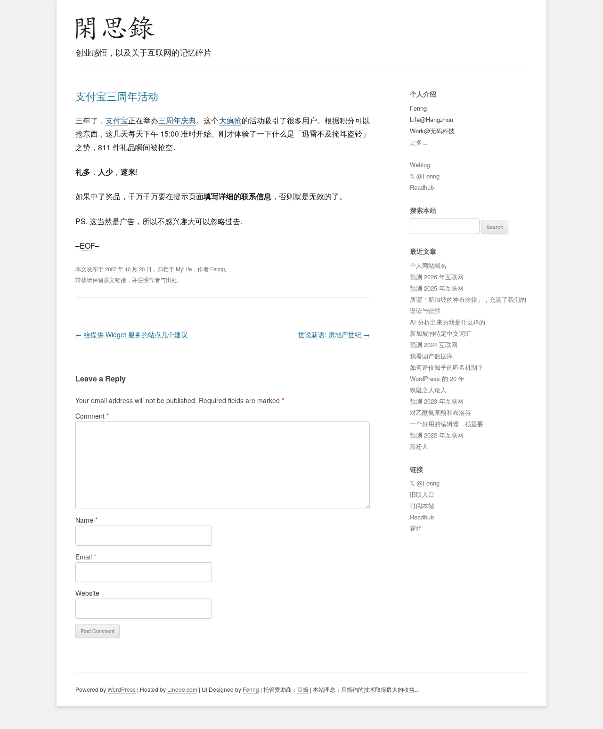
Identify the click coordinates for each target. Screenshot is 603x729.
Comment (92, 416)
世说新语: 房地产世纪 (334, 334)
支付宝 (117, 120)
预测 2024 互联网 (433, 344)
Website (87, 593)
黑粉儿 (419, 446)
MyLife (184, 269)
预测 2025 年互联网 (437, 288)
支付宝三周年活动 (116, 96)
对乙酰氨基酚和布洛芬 (440, 412)
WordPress (121, 689)
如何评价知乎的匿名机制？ (446, 367)
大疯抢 (230, 120)
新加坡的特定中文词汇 (440, 333)
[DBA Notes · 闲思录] (115, 28)
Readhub (422, 187)
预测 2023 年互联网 (437, 401)
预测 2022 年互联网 (437, 434)
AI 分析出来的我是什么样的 (447, 321)
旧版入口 (422, 494)
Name (86, 520)
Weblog (420, 164)
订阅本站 (422, 505)
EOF (87, 245)
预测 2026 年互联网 (437, 276)
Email (85, 556)
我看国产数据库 (431, 355)
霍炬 (416, 528)
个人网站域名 (428, 265)
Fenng (217, 269)
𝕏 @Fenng (425, 175)
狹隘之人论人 (428, 389)
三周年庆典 (177, 120)
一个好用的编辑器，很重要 (446, 423)
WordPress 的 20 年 (437, 378)
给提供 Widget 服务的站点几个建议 (131, 334)
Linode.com (182, 689)
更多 (416, 142)
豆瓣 (303, 689)
